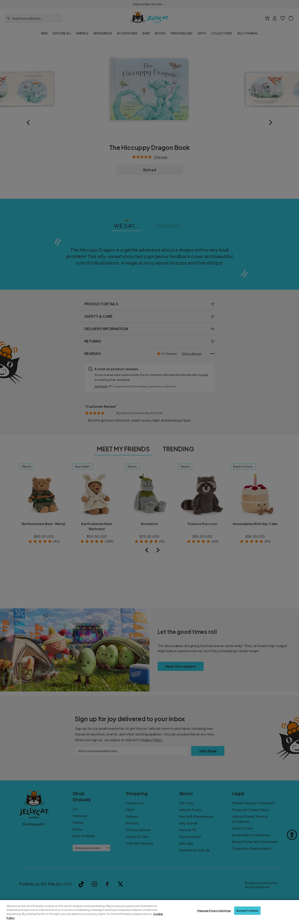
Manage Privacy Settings (214, 910)
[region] (149, 911)
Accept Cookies (247, 910)
